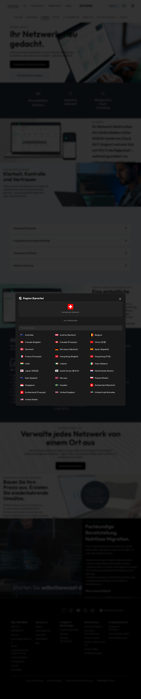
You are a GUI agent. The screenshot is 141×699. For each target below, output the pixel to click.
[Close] (120, 299)
